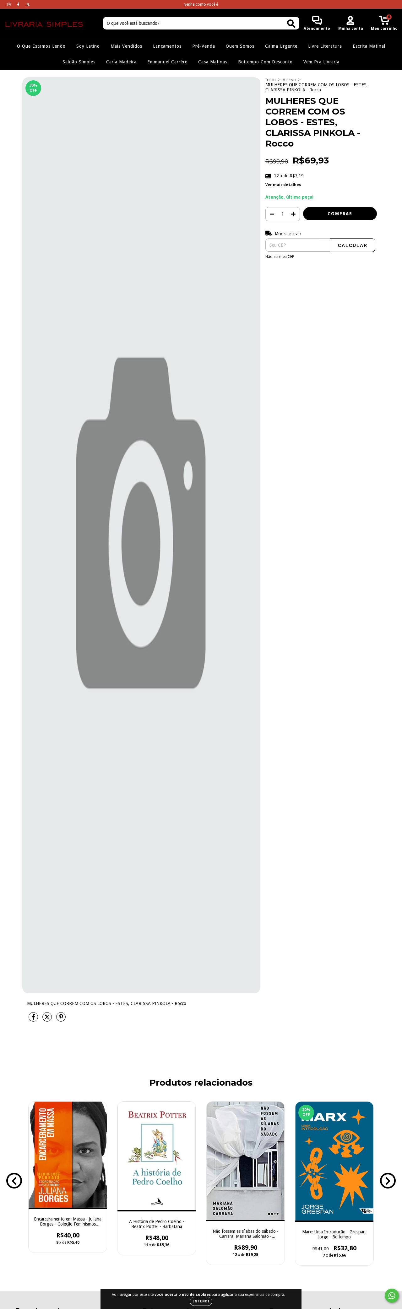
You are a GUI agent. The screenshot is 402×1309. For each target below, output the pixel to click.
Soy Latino (88, 46)
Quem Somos (240, 46)
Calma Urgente (281, 46)
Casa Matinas (212, 61)
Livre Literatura (325, 46)
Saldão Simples (78, 61)
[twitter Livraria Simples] (28, 4)
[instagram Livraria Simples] (9, 4)
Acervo (289, 79)
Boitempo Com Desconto (265, 61)
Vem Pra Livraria (321, 61)
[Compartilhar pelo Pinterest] (61, 1019)
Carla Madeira (121, 61)
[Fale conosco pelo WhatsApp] (392, 1296)
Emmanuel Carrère (167, 61)
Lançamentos (167, 46)
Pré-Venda (203, 46)
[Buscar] (291, 23)
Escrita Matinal (369, 46)
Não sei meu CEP (279, 256)
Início (270, 79)
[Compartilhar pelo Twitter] (47, 1019)
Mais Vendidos (126, 46)
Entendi (201, 1301)
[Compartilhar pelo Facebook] (34, 1019)
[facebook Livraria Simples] (19, 4)
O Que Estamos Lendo (41, 46)
